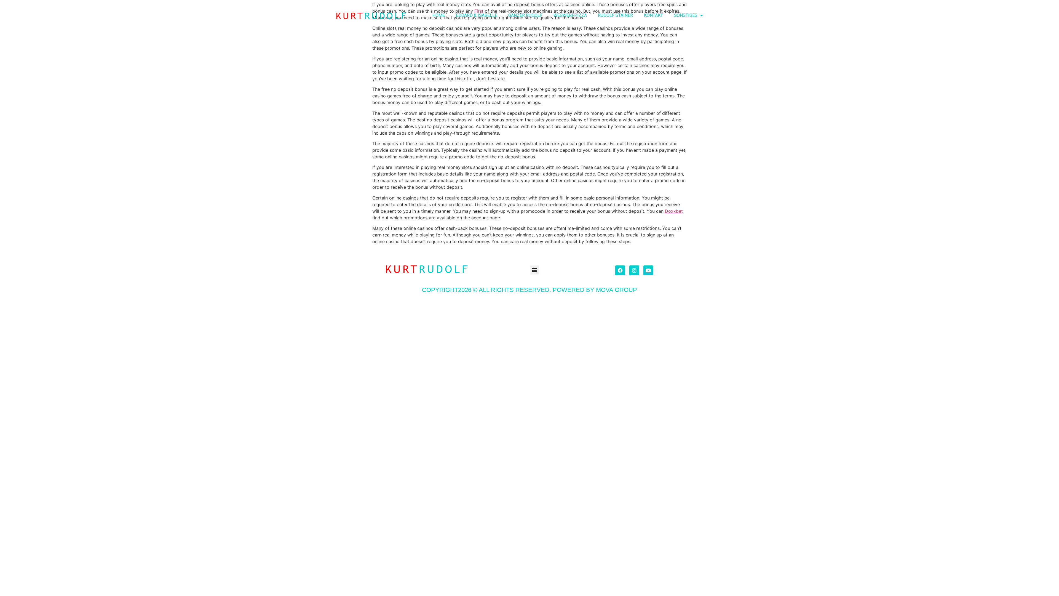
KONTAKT (653, 15)
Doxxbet (674, 211)
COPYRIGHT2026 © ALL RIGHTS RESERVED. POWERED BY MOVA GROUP (529, 289)
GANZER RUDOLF (525, 15)
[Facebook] (620, 270)
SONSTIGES (685, 15)
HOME (438, 15)
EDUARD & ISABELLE (476, 15)
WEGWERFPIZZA (570, 15)
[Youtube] (648, 270)
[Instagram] (634, 270)
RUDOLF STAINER (615, 15)
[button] (534, 270)
